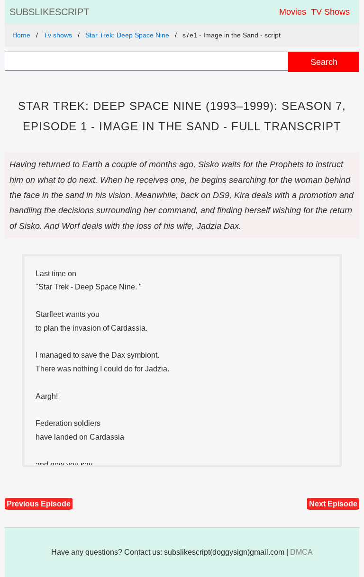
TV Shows (330, 12)
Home (21, 35)
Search (323, 62)
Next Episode (333, 504)
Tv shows (58, 35)
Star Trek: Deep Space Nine (127, 35)
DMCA (301, 552)
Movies (292, 12)
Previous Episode (39, 504)
